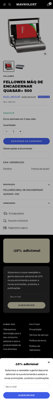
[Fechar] (49, 362)
